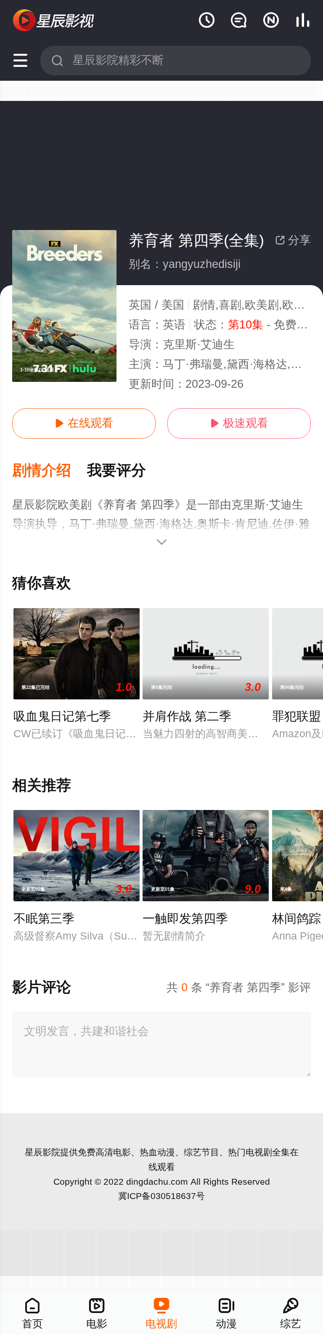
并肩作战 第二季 (187, 716)
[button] (49, 471)
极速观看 (239, 423)
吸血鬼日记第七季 (62, 716)
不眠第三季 (43, 918)
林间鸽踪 (296, 918)
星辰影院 (42, 1152)
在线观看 (84, 423)
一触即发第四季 (185, 918)
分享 (293, 240)
